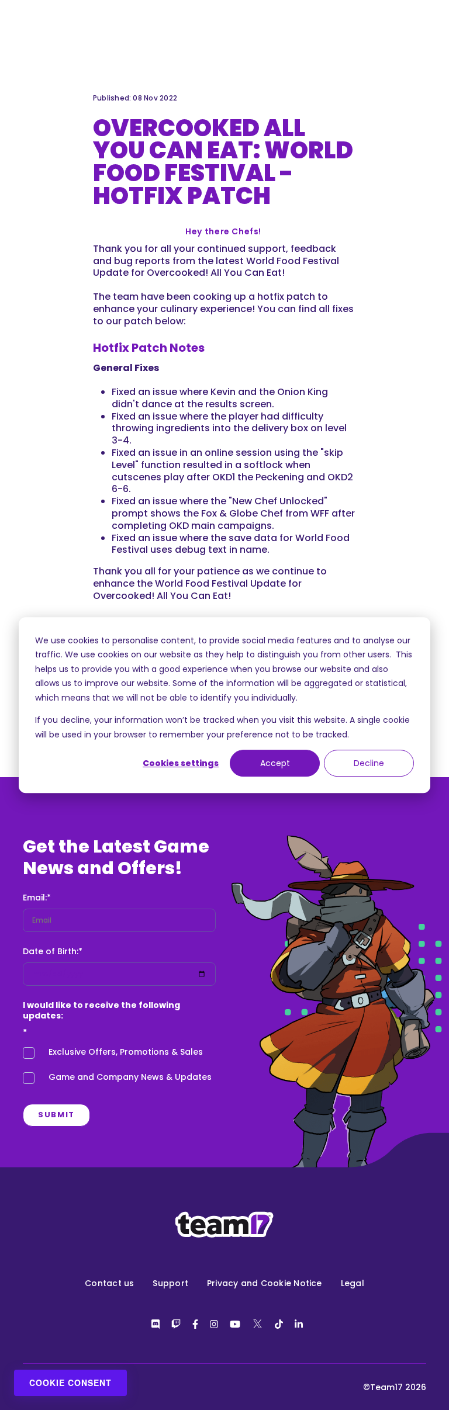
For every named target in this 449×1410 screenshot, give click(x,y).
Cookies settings (181, 763)
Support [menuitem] (170, 1283)
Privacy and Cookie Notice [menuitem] (264, 1283)
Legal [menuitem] (352, 1283)
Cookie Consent (70, 1382)
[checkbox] (119, 1067)
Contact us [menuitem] (109, 1283)
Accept (275, 763)
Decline (369, 763)
